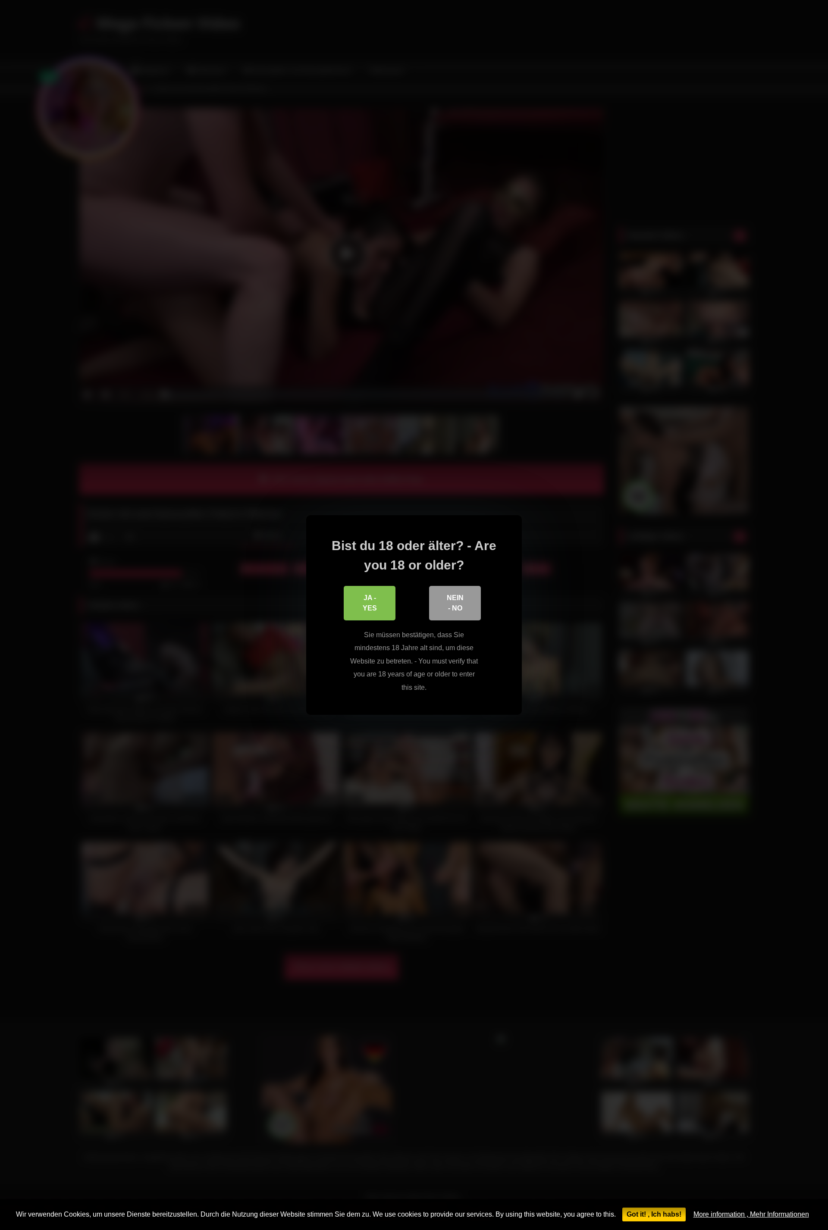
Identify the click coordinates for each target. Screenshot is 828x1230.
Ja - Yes (370, 603)
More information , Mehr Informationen (751, 1214)
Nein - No (455, 603)
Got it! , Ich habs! (654, 1214)
